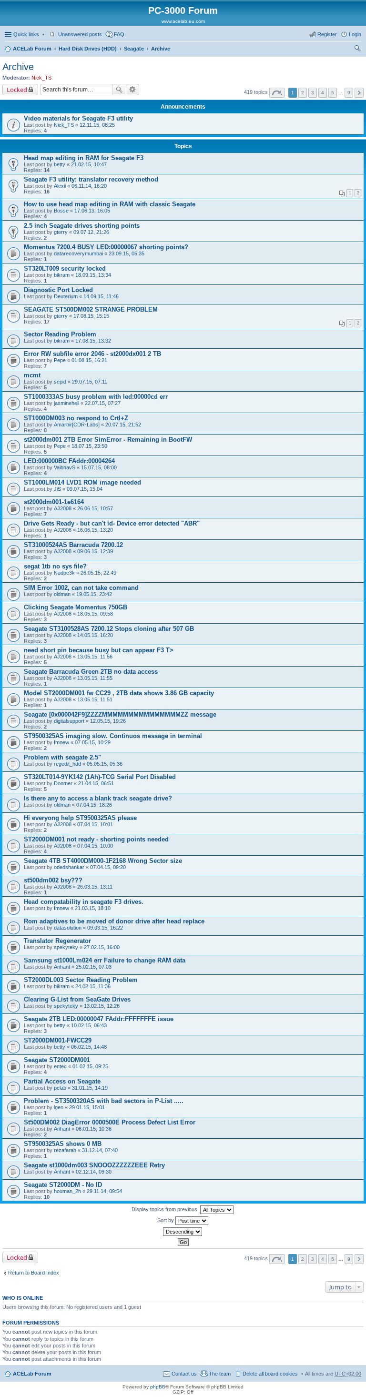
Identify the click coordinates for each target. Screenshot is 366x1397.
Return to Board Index (33, 1273)
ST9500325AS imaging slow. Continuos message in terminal (113, 735)
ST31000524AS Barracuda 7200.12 (73, 544)
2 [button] (302, 92)
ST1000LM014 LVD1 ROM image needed (82, 482)
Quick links (26, 34)
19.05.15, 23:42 (94, 594)
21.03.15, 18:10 (93, 908)
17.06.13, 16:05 (92, 210)
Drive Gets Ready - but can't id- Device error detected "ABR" (112, 523)
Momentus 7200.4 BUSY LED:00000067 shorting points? (106, 247)
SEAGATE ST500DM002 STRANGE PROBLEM (91, 309)
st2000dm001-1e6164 (54, 502)
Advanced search (132, 89)
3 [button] (312, 92)
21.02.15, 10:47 (89, 164)
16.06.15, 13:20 (95, 530)
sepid (60, 382)
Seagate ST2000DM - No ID (63, 1184)
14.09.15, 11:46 (101, 296)
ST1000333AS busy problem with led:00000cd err (96, 396)
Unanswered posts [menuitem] (80, 34)
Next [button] (359, 93)
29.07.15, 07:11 (89, 382)
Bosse (61, 210)
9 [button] (348, 92)
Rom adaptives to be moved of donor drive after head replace (114, 921)
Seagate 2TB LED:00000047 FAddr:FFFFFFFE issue (98, 1018)
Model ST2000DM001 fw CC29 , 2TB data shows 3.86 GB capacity (119, 693)
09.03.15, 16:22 (105, 928)
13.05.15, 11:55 (94, 678)
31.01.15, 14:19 (90, 1088)
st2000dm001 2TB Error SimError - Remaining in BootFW (108, 439)
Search (119, 89)
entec (60, 1066)
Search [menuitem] (357, 49)
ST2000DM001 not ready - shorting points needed (96, 839)
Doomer (63, 783)
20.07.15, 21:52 (123, 424)
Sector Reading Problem (60, 334)
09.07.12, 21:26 (91, 232)
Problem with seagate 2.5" (62, 757)
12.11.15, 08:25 (97, 125)
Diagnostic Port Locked (58, 290)
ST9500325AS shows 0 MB (63, 1143)
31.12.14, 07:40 (100, 1150)
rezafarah (65, 1150)
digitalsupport (69, 721)
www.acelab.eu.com (183, 21)
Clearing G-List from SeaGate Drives (77, 999)
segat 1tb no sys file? (55, 566)
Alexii (60, 186)
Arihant (62, 967)
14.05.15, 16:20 (95, 635)
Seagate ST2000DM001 (57, 1059)
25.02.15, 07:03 (94, 967)
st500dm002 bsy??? (53, 880)
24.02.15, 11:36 (93, 986)
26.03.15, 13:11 (94, 887)
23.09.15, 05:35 (126, 253)
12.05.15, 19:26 (108, 721)
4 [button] (322, 92)
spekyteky (66, 947)
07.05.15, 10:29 (93, 742)
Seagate (134, 48)
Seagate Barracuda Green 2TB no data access (91, 671)
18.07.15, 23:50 (89, 446)
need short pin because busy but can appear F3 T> (98, 650)
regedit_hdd (67, 764)
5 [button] (332, 92)
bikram (62, 275)
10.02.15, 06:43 (89, 1025)
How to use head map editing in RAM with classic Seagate (109, 204)
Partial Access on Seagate (62, 1081)
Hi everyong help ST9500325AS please (80, 817)
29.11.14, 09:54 (104, 1191)
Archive (160, 48)
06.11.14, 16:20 (89, 186)
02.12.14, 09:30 (94, 1171)
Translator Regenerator (57, 940)
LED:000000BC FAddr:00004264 (69, 461)
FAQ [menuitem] (119, 34)
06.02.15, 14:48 (89, 1047)
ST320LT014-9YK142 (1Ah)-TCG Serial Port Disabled (100, 776)
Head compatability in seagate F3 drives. (83, 901)
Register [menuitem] (327, 34)
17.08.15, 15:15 (91, 316)
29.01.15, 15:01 (87, 1107)
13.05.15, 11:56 (94, 656)
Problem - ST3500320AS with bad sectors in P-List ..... (103, 1100)
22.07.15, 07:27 (103, 403)
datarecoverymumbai (78, 253)
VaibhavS (64, 467)
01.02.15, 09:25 (90, 1066)
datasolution (67, 928)
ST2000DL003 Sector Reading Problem (81, 979)
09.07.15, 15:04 (84, 489)
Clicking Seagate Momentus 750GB (75, 607)
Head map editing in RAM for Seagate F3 (83, 158)
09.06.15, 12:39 (95, 551)
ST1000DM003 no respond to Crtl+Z (76, 418)
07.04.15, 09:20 (108, 867)
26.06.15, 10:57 (95, 508)
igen (58, 1107)
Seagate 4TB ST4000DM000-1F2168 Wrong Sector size (103, 860)
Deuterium (66, 296)
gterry (61, 232)
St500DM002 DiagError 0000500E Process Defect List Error (109, 1122)
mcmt (32, 375)
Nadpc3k (64, 573)
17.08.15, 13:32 (93, 341)
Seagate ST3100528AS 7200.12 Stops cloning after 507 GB (109, 628)
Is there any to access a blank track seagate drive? (98, 798)
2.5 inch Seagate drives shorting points (82, 225)
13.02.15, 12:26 (102, 1006)
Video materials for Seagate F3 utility (78, 118)
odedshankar (69, 867)
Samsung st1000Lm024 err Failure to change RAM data (104, 960)
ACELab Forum (32, 48)
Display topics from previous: (166, 1209)
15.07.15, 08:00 (99, 467)
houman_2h (67, 1191)
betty (59, 164)
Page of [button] (277, 93)
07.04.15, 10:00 (95, 846)
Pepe (60, 360)
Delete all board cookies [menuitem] (270, 1374)
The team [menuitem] (220, 1374)
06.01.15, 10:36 (94, 1129)
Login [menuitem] (355, 34)
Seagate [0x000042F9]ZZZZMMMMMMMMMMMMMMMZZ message (120, 714)
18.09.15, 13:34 (93, 275)
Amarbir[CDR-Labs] (77, 424)
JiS (57, 489)
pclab (60, 1088)
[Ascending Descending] (183, 1231)
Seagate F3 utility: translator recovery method (91, 179)
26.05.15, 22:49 (98, 573)
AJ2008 (62, 508)
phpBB (157, 1386)
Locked (17, 89)
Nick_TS (41, 78)
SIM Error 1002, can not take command (81, 587)
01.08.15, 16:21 (89, 360)
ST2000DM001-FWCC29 (58, 1040)
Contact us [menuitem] (184, 1374)
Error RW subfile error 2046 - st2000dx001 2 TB (92, 353)
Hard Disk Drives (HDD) (88, 48)
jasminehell (66, 403)
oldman (62, 594)
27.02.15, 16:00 (102, 947)
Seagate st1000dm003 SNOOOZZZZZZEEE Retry (94, 1165)
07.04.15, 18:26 (94, 805)
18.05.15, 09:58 (95, 614)
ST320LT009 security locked (65, 268)
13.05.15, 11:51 (94, 699)
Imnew (61, 742)
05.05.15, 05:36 (104, 764)
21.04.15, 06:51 (96, 783)
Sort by (166, 1220)
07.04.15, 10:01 (95, 824)
